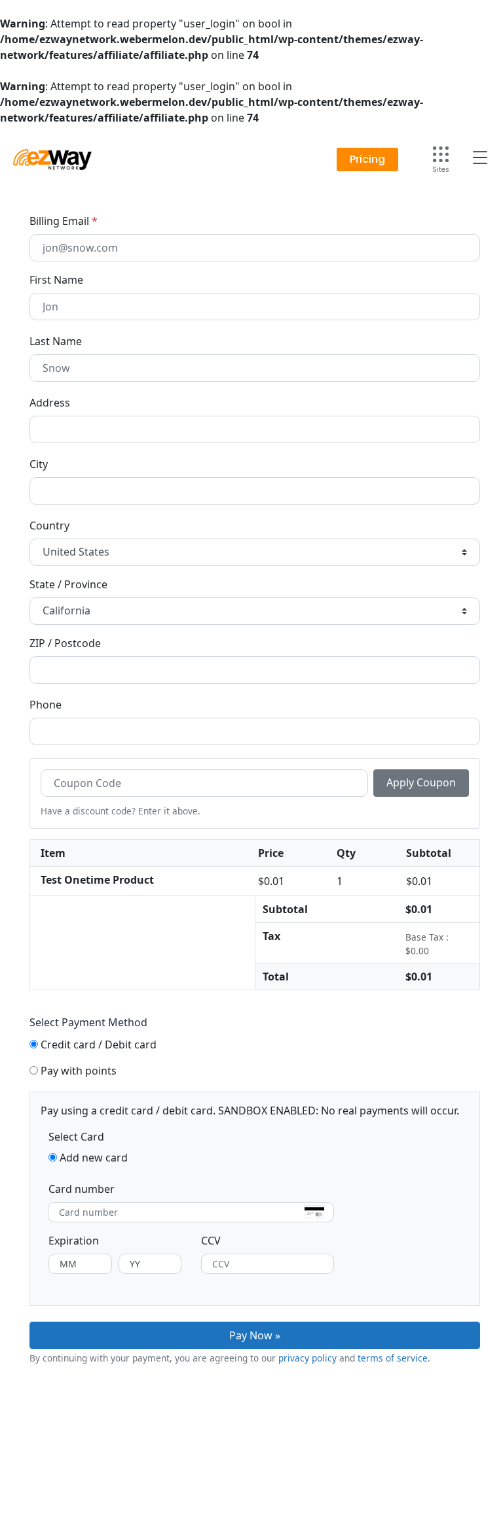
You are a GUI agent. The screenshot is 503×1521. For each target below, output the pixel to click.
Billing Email (63, 221)
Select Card (76, 1136)
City (38, 464)
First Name (56, 280)
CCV (211, 1240)
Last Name (55, 341)
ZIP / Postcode (65, 643)
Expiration (73, 1240)
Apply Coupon (421, 782)
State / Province (68, 584)
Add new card (94, 1157)
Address (49, 402)
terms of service (393, 1358)
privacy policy (307, 1358)
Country (49, 525)
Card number (81, 1189)
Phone (45, 704)
